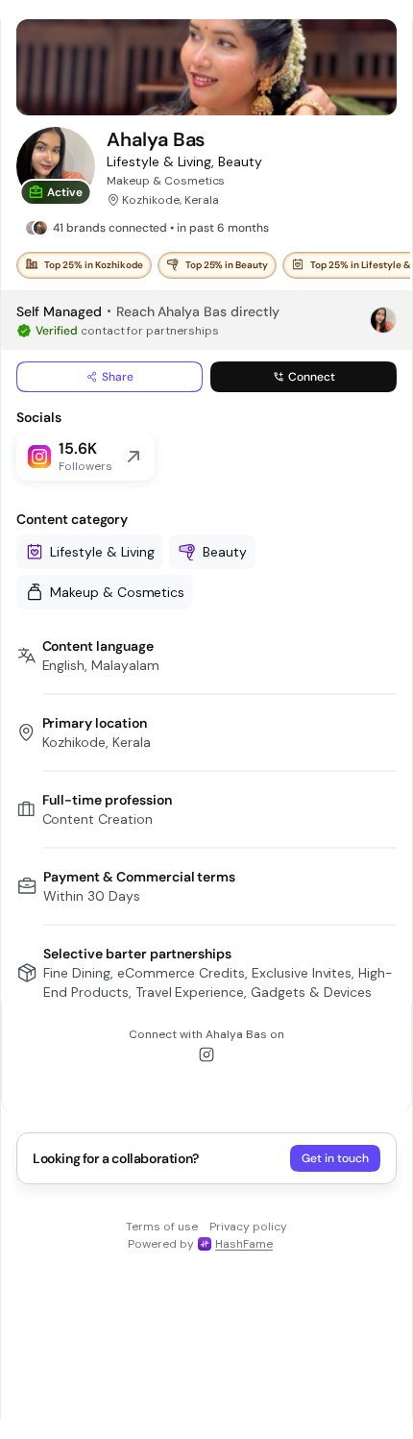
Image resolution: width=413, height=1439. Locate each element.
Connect (311, 377)
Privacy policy (248, 1226)
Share (118, 377)
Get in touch (335, 1158)
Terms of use (162, 1226)
